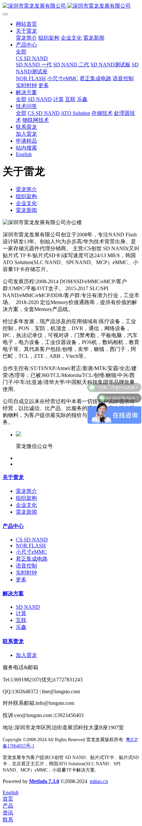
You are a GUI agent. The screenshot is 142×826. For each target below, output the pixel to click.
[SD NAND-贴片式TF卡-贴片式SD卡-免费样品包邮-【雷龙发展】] (71, 6)
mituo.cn (99, 781)
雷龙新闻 (26, 210)
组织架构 (26, 196)
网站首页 (26, 24)
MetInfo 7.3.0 (44, 781)
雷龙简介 (26, 189)
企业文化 (26, 203)
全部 (21, 51)
